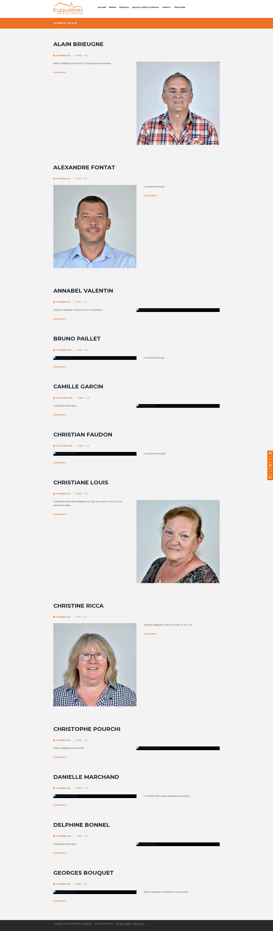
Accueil (102, 7)
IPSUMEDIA (87, 924)
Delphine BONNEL (81, 824)
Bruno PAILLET (77, 338)
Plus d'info (150, 196)
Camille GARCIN (78, 386)
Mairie (112, 7)
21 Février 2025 (63, 350)
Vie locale (179, 7)
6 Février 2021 (63, 884)
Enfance (124, 7)
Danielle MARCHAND (86, 776)
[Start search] (198, 7)
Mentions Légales (123, 924)
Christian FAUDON (82, 434)
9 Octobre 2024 (64, 398)
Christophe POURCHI (86, 729)
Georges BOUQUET (83, 872)
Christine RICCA (78, 605)
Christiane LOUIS (80, 482)
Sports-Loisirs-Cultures (145, 7)
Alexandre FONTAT (84, 167)
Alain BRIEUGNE (78, 44)
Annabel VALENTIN (83, 290)
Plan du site (139, 924)
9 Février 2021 (63, 55)
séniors (166, 7)
